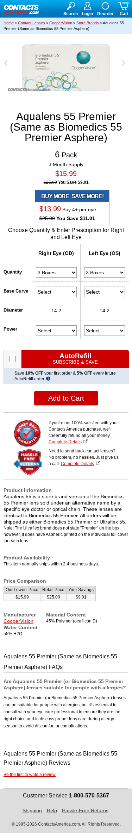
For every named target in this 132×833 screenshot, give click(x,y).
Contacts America (21, 9)
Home (9, 23)
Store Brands (87, 23)
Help (52, 810)
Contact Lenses (31, 23)
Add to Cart (66, 398)
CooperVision (60, 23)
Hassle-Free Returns (85, 810)
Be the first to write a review (30, 774)
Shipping (32, 810)
